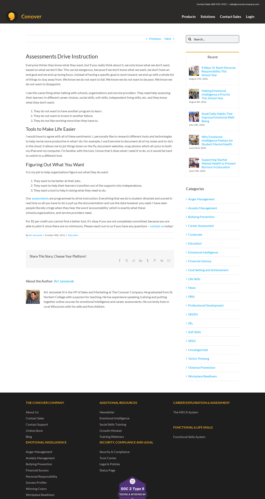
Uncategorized (198, 350)
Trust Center (108, 458)
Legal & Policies (110, 464)
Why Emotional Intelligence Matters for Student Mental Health (217, 140)
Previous (155, 38)
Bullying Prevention (201, 217)
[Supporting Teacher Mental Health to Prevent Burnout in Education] (194, 160)
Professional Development (206, 305)
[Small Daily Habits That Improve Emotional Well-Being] (194, 114)
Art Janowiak (35, 235)
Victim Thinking (198, 358)
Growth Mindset (111, 430)
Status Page (107, 470)
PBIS (191, 296)
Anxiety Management (202, 208)
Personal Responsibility (41, 476)
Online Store (34, 430)
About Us (32, 412)
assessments (40, 198)
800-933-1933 (218, 4)
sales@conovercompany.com (244, 4)
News (192, 287)
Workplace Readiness (202, 376)
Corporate (195, 234)
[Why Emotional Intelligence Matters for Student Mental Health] (194, 137)
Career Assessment (201, 225)
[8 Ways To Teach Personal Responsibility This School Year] (194, 68)
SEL (190, 323)
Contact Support (37, 424)
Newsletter (107, 412)
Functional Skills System (189, 437)
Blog (29, 436)
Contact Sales (35, 418)
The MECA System (185, 412)
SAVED (193, 314)
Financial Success (37, 470)
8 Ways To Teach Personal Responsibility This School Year (219, 71)
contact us (157, 226)
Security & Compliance (115, 452)
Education (73, 235)
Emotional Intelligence (203, 252)
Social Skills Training (113, 424)
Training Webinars (112, 436)
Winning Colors (36, 488)
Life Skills (194, 279)
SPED (192, 341)
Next (168, 38)
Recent (213, 57)
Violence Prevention (201, 367)
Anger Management (201, 199)
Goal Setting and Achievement (208, 270)
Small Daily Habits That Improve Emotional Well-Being (218, 117)
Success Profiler (36, 482)
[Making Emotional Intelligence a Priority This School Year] (194, 91)
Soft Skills (194, 332)
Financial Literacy (199, 261)
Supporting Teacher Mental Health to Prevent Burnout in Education (219, 163)
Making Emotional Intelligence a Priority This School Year (216, 94)
